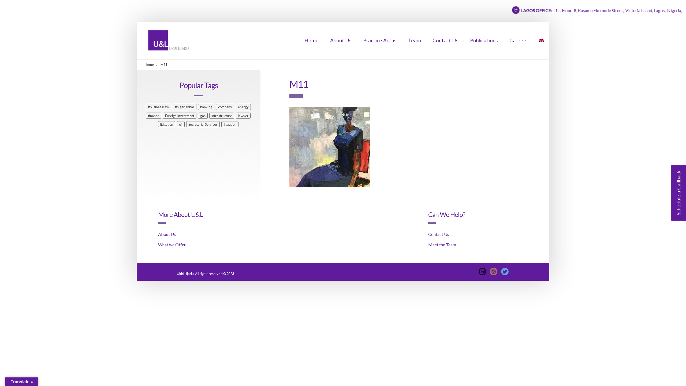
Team (414, 40)
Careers (518, 40)
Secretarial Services (203, 124)
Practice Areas (380, 40)
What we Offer (172, 244)
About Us (341, 40)
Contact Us (445, 40)
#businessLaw (158, 107)
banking (206, 107)
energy (243, 107)
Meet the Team (442, 244)
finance (153, 116)
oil (180, 124)
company (225, 107)
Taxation (229, 124)
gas (203, 116)
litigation (166, 124)
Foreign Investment (179, 116)
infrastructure (221, 116)
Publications (484, 40)
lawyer (243, 116)
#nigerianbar (184, 107)
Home (311, 40)
